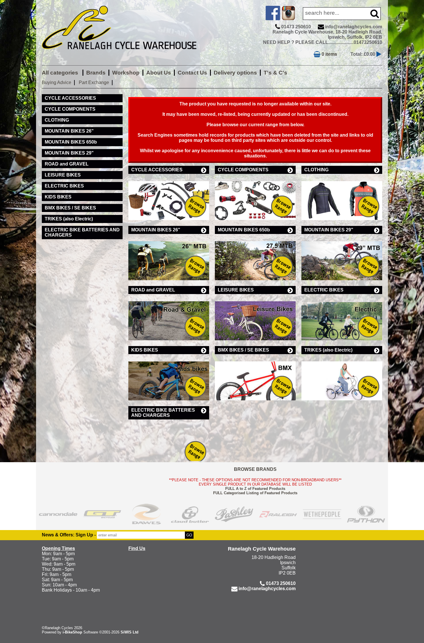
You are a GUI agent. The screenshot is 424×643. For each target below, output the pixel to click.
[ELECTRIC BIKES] (341, 317)
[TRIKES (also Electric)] (341, 377)
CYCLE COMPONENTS (243, 169)
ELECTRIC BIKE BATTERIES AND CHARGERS (163, 413)
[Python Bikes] (366, 514)
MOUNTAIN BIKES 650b (244, 229)
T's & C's (275, 73)
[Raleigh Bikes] (278, 514)
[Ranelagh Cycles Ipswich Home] (125, 53)
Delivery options (235, 73)
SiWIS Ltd (129, 632)
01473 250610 (296, 26)
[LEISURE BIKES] (255, 317)
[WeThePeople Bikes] (322, 514)
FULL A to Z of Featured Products (255, 488)
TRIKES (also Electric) (328, 349)
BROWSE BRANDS (255, 469)
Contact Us (192, 73)
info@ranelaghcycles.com (353, 26)
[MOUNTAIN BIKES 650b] (255, 257)
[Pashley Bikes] (234, 514)
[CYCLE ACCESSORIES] (168, 197)
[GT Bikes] (102, 514)
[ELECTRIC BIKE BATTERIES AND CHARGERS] (168, 442)
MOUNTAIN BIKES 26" (155, 229)
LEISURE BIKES (236, 289)
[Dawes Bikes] (146, 514)
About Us (158, 73)
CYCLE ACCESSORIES (157, 169)
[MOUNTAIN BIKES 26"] (168, 257)
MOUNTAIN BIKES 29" (328, 229)
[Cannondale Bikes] (58, 514)
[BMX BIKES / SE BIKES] (255, 377)
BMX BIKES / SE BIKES (243, 349)
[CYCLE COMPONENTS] (255, 197)
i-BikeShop (72, 632)
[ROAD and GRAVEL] (168, 317)
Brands (96, 73)
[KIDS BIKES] (168, 377)
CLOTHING (316, 169)
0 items (328, 54)
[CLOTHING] (341, 197)
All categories (61, 73)
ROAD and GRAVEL (153, 289)
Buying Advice (56, 82)
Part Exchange (94, 82)
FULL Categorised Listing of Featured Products (255, 493)
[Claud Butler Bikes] (190, 514)
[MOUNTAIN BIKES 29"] (341, 257)
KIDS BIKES (144, 349)
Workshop (126, 73)
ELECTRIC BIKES (324, 289)
